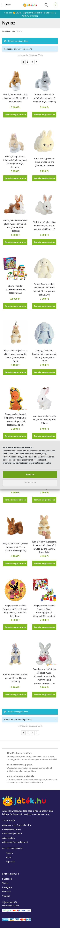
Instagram (7, 887)
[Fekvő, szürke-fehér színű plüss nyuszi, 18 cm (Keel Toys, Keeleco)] (44, 80)
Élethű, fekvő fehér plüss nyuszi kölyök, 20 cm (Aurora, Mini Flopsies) (44, 225)
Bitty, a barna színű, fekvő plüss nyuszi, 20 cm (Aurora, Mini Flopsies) (15, 547)
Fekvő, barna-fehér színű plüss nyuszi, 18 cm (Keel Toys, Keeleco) (15, 98)
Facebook (7, 879)
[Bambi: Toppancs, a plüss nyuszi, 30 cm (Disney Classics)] (15, 654)
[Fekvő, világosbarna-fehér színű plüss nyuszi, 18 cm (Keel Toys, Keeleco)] (15, 142)
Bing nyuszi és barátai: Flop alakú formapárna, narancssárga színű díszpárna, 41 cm (15, 419)
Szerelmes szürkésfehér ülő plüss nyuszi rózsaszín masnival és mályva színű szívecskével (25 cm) (44, 676)
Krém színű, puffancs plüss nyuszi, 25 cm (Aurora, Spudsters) (44, 162)
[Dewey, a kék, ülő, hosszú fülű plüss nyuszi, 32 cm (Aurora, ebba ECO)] (44, 334)
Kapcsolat (10, 861)
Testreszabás (30, 482)
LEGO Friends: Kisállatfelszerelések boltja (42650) (15, 289)
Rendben (30, 474)
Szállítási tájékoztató (12, 833)
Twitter (5, 883)
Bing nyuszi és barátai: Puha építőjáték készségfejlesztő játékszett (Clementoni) (44, 610)
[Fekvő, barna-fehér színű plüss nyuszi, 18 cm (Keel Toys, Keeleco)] (15, 80)
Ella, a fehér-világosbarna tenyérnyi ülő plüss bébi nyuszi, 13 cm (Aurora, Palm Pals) (44, 547)
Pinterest (6, 891)
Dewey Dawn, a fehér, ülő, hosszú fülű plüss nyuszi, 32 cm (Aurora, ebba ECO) (44, 289)
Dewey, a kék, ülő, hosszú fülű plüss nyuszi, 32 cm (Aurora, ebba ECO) (44, 355)
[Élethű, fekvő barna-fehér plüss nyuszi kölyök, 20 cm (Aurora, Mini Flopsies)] (15, 205)
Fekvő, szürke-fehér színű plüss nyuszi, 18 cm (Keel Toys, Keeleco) (44, 98)
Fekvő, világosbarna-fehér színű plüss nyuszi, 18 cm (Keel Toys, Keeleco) (15, 161)
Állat (13, 31)
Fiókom (9, 853)
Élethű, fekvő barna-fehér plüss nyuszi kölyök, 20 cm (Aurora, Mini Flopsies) (15, 225)
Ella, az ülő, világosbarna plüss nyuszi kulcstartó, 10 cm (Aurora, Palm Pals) (15, 355)
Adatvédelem (8, 838)
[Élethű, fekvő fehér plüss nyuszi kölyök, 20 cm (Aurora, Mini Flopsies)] (44, 205)
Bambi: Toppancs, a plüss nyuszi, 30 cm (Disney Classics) (15, 678)
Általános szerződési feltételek (16, 825)
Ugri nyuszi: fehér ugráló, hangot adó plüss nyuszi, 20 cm (44, 419)
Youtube (6, 896)
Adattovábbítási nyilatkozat (15, 842)
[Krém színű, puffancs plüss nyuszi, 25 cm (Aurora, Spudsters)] (44, 142)
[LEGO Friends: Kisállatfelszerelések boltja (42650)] (15, 269)
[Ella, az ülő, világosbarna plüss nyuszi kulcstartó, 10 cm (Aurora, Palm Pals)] (15, 333)
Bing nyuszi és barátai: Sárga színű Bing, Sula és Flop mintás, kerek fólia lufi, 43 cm (15, 610)
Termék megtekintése (15, 114)
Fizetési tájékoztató (11, 829)
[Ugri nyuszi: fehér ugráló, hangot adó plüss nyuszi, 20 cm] (44, 399)
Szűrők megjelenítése (18, 41)
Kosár (8, 857)
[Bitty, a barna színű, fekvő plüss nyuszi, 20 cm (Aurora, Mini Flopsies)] (15, 527)
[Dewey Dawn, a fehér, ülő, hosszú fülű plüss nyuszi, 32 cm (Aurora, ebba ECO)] (44, 269)
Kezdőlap (6, 31)
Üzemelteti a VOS (10, 905)
